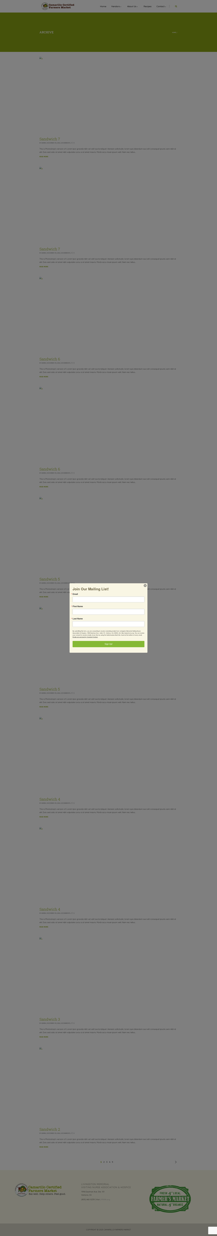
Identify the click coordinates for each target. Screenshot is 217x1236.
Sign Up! (108, 644)
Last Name (78, 619)
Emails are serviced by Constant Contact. (85, 637)
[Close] (145, 585)
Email (75, 594)
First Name (78, 606)
